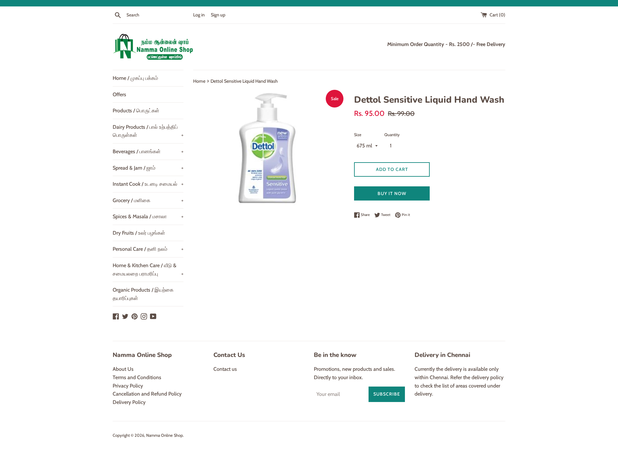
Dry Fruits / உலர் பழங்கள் (139, 233)
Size (357, 134)
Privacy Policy (128, 386)
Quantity (392, 134)
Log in (199, 15)
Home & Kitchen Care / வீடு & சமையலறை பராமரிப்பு (148, 269)
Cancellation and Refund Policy (147, 394)
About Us (123, 369)
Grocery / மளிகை (148, 200)
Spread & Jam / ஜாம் (148, 168)
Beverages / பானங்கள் (148, 151)
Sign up (218, 15)
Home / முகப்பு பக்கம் (135, 78)
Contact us (225, 369)
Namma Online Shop (164, 435)
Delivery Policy (129, 402)
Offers (119, 94)
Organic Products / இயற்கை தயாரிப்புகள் (143, 294)
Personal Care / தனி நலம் (148, 249)
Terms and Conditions (137, 377)
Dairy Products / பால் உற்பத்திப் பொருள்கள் (148, 131)
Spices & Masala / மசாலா (148, 216)
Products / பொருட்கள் (136, 111)
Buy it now (392, 193)
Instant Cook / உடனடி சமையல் (148, 184)
